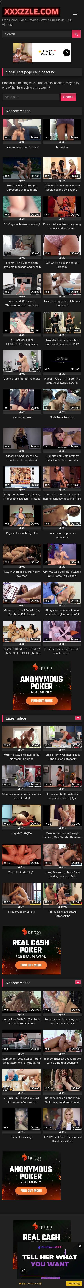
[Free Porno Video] (34, 12)
